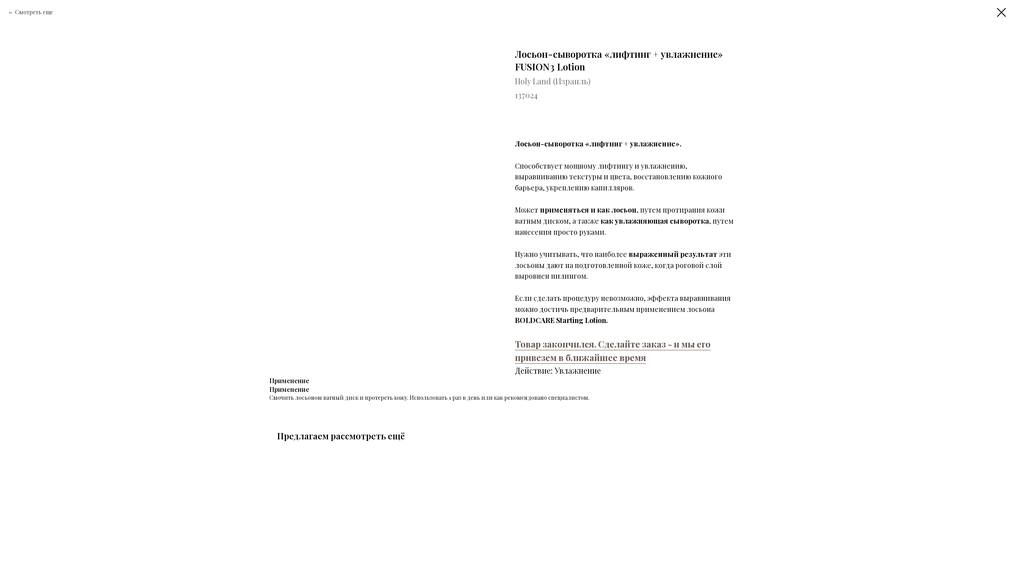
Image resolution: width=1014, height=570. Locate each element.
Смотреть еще (34, 12)
